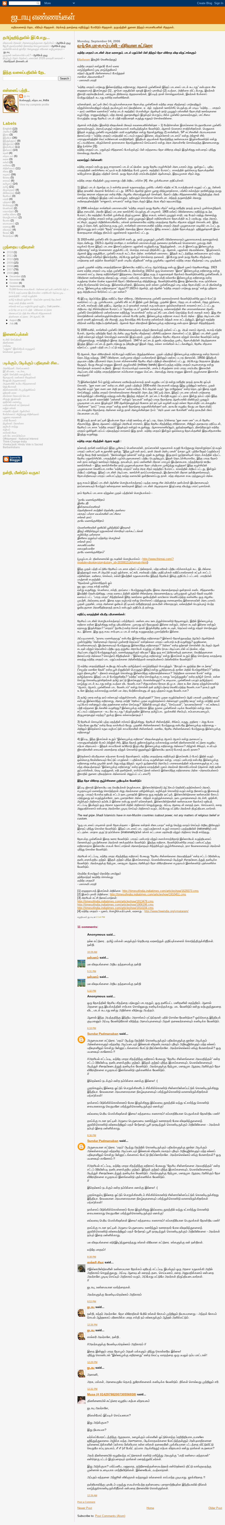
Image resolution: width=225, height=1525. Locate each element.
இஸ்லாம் (7, 149)
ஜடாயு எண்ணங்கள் (43, 16)
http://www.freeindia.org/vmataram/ (166, 911)
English (7, 128)
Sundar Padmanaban (102, 1033)
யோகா (6, 220)
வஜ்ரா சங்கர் (9, 408)
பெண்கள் (8, 208)
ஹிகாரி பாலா (9, 392)
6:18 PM (91, 1028)
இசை (6, 134)
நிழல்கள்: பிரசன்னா (13, 423)
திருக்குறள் (9, 189)
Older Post (215, 1508)
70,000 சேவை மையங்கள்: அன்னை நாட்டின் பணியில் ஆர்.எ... (40, 289)
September (15, 286)
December (15, 276)
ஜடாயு (90, 1307)
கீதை (6, 171)
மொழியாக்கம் (10, 217)
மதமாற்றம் (8, 211)
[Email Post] (105, 917)
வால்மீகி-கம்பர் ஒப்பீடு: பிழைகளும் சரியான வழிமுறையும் (33, 49)
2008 (10, 266)
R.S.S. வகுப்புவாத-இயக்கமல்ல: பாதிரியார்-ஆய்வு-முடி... (37, 292)
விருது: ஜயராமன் (12, 398)
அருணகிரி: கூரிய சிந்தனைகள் (19, 383)
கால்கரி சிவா (95, 1262)
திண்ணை (84, 59)
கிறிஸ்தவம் (9, 168)
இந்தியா (7, 137)
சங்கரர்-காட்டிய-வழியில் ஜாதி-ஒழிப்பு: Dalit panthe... (35, 306)
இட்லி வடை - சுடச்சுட (14, 371)
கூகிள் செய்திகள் (12, 339)
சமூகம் (6, 174)
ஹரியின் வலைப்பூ (12, 401)
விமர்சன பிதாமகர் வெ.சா (16, 395)
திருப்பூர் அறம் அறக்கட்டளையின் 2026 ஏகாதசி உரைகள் (33, 58)
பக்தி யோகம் (9, 420)
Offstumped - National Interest (20, 438)
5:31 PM (91, 971)
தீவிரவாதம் (9, 192)
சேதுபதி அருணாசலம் (14, 380)
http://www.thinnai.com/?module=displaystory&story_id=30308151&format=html (125, 560)
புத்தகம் (7, 202)
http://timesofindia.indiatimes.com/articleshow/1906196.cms (115, 904)
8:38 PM (91, 1256)
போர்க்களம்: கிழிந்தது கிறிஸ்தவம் (21, 414)
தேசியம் (7, 195)
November (15, 279)
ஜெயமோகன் (9, 386)
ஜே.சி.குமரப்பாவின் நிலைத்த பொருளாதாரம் (26, 45)
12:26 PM (92, 1324)
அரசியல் (7, 131)
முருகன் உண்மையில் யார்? (17, 55)
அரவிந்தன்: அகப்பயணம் (16, 368)
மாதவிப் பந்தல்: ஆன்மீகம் (16, 411)
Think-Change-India (15, 441)
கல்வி (6, 162)
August (13, 320)
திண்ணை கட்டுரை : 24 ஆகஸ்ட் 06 (26, 316)
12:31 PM (92, 1388)
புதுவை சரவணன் (12, 417)
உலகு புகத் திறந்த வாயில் (21, 303)
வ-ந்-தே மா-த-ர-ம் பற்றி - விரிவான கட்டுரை (114, 45)
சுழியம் (6, 429)
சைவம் (6, 180)
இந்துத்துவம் (9, 140)
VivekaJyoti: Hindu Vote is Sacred (23, 444)
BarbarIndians (11, 447)
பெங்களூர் (8, 205)
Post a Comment (86, 1502)
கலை (6, 159)
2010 (10, 259)
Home (150, 1508)
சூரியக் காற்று (10, 426)
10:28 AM (92, 952)
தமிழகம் (7, 183)
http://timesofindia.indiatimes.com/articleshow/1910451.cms (148, 894)
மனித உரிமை (10, 214)
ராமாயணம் (9, 223)
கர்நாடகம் (8, 156)
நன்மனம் (93, 957)
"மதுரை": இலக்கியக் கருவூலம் (19, 348)
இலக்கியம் (8, 146)
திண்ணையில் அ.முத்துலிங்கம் (19, 389)
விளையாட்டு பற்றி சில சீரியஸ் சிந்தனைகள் (30, 313)
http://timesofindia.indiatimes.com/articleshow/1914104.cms (115, 908)
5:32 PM (91, 990)
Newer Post (84, 1508)
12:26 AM (92, 1495)
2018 (10, 252)
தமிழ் (6, 186)
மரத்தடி (7, 345)
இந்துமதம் (8, 143)
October (14, 283)
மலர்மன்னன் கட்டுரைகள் (16, 405)
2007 (10, 269)
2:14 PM (100, 917)
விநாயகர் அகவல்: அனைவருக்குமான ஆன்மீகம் (28, 42)
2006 (10, 273)
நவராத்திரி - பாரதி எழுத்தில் (23, 296)
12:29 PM (92, 1362)
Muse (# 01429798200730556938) (111, 1394)
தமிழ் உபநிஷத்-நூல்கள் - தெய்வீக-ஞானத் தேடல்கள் (35, 299)
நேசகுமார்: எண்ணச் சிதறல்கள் (19, 377)
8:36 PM (91, 1135)
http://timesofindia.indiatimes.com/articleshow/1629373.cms (160, 890)
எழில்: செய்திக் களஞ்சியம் (17, 374)
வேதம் (6, 232)
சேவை (6, 177)
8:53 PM (91, 1301)
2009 (10, 262)
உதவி (5, 153)
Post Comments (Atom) (110, 1516)
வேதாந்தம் (8, 235)
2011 (10, 255)
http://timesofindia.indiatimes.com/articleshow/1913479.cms (115, 901)
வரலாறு (7, 226)
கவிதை (7, 165)
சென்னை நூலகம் (12, 351)
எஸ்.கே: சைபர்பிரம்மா (14, 435)
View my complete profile (34, 104)
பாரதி (6, 198)
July (12, 323)
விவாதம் (7, 229)
